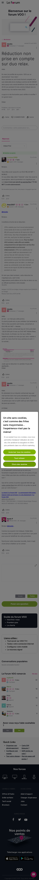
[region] (19, 440)
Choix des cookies (19, 464)
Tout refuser (19, 458)
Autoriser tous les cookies (19, 452)
